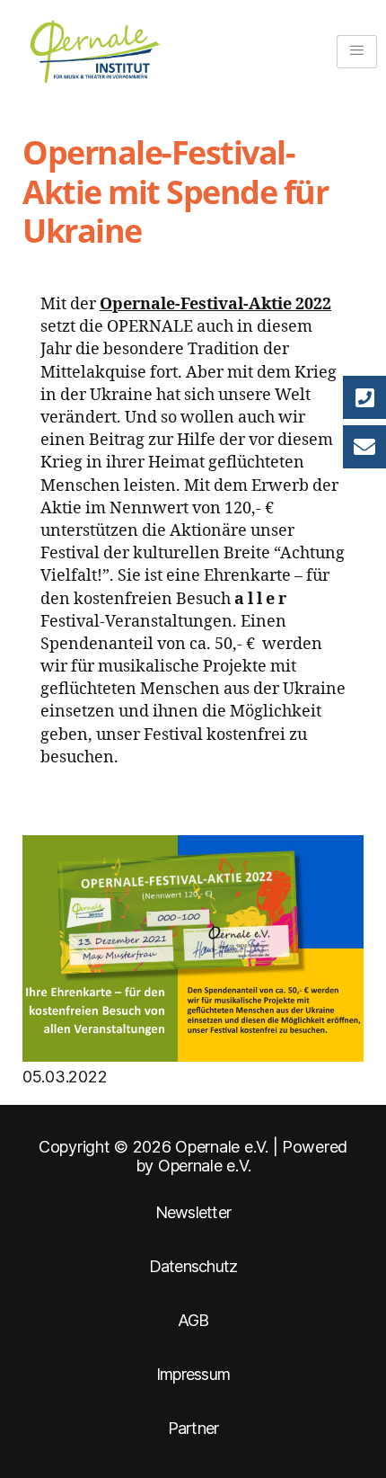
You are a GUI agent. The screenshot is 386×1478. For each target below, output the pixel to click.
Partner (193, 1428)
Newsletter (193, 1212)
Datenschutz (193, 1266)
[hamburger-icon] (357, 51)
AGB (193, 1320)
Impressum (193, 1374)
